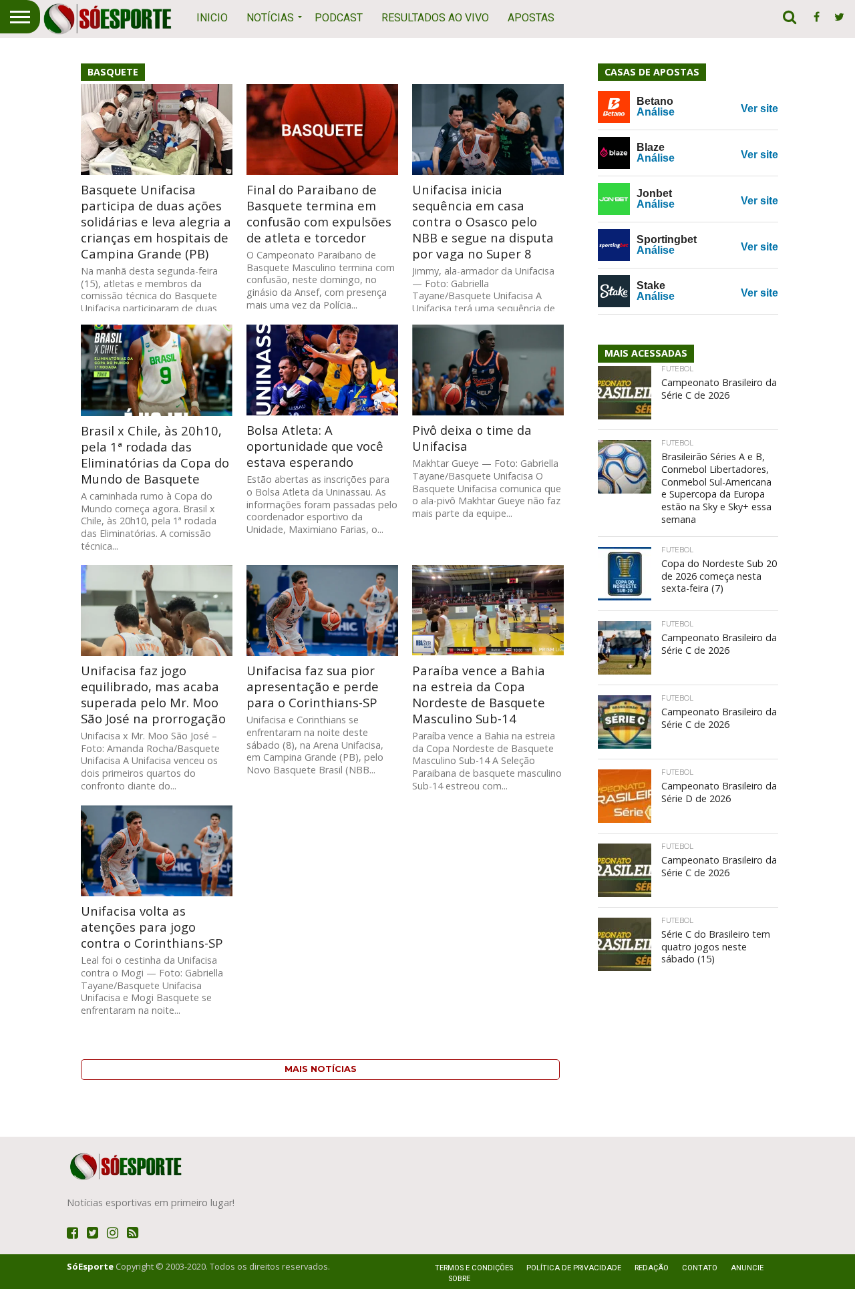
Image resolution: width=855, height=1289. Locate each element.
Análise (656, 112)
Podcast (339, 17)
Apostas (531, 17)
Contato (699, 1268)
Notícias (270, 17)
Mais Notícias (321, 1069)
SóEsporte (90, 1266)
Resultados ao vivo (435, 17)
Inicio (212, 17)
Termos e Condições (474, 1268)
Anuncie (747, 1268)
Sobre (459, 1278)
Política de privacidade (573, 1268)
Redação (652, 1268)
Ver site (759, 108)
